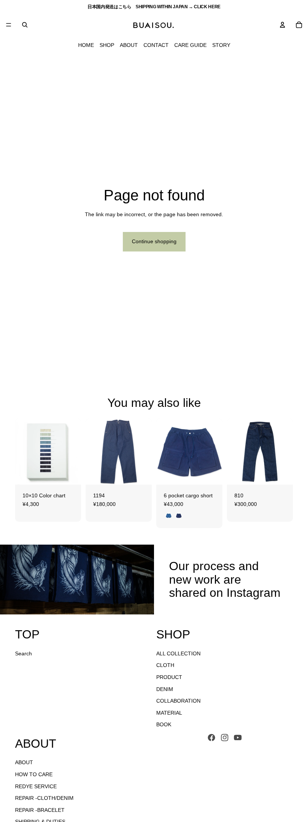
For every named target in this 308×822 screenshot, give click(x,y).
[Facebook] (211, 737)
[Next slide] (73, 451)
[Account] (282, 25)
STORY (221, 45)
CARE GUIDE (190, 45)
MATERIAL (169, 713)
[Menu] (8, 24)
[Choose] (69, 473)
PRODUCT (169, 677)
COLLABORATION (178, 701)
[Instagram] (224, 737)
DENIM (164, 689)
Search (23, 653)
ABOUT (129, 45)
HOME (86, 45)
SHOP (107, 45)
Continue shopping (154, 241)
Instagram (253, 592)
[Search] (25, 25)
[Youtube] (237, 737)
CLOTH (165, 665)
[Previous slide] (23, 451)
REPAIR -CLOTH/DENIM (44, 798)
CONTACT (156, 45)
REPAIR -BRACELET (40, 810)
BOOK (163, 724)
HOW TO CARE (34, 774)
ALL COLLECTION (178, 653)
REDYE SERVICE (36, 786)
